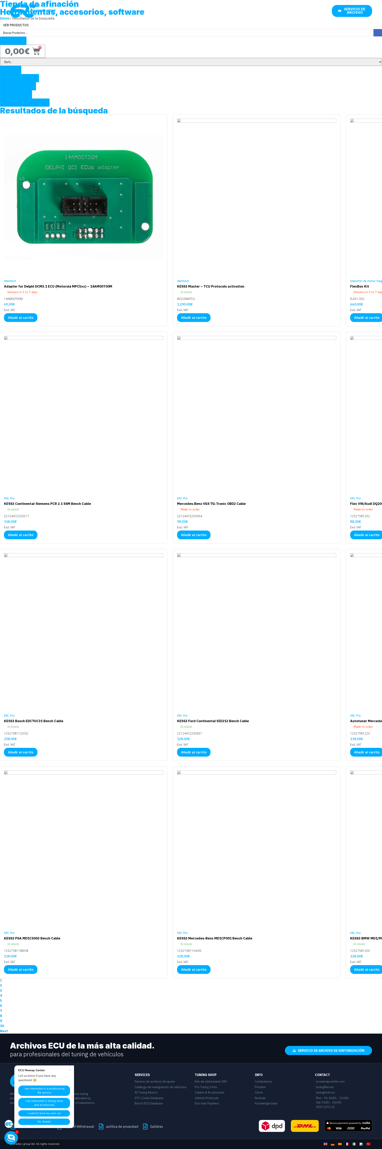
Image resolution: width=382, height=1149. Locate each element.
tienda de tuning (298, 11)
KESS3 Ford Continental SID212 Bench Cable (213, 721)
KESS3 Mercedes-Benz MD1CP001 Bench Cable (214, 938)
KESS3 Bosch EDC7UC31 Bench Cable (33, 721)
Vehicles (194, 11)
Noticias (247, 11)
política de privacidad (122, 1126)
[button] (11, 1138)
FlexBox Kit (359, 286)
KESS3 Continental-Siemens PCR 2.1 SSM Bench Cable (47, 503)
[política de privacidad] (101, 1126)
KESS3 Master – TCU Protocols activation (210, 286)
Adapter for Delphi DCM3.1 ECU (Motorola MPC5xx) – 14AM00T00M (58, 286)
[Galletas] (145, 1126)
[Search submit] (377, 32)
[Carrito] (324, 11)
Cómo (229, 11)
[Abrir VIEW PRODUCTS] (31, 25)
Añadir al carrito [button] (20, 318)
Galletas (156, 1126)
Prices (212, 11)
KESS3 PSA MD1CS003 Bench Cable (32, 938)
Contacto (269, 11)
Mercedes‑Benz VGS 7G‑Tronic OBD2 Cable (211, 503)
